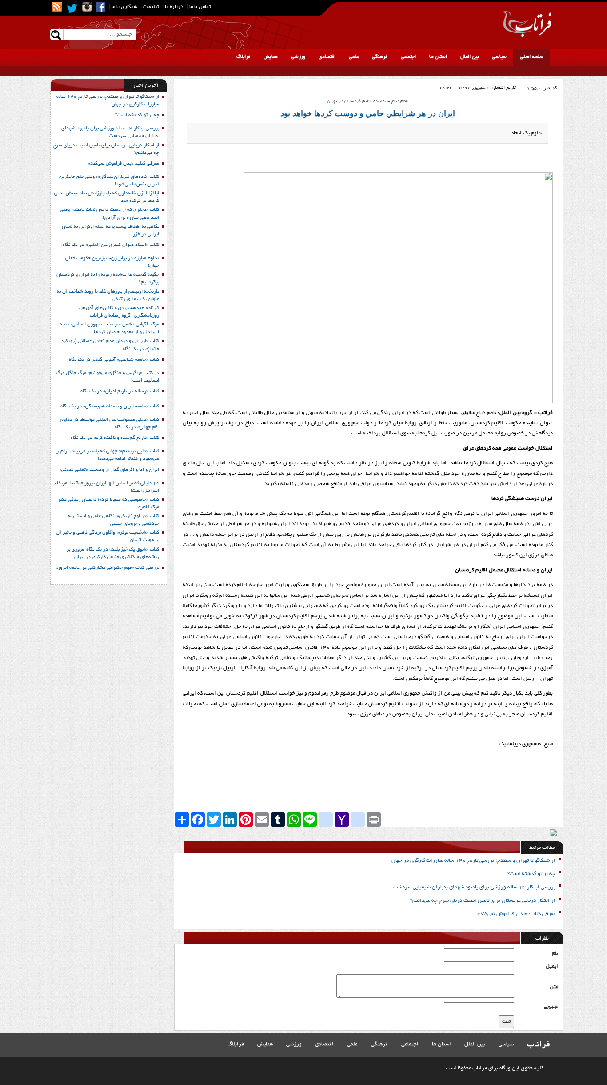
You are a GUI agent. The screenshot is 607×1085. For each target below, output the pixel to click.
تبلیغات (151, 7)
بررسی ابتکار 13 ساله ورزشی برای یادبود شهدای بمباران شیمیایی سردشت (474, 887)
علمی (354, 57)
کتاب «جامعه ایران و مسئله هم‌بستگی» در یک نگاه (109, 406)
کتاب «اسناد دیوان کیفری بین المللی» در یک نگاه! (110, 245)
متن (554, 987)
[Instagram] (87, 7)
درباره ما (174, 7)
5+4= (551, 1007)
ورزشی (298, 57)
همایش (271, 57)
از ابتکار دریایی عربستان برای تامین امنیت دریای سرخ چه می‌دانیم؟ (482, 901)
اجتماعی (408, 57)
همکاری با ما (124, 7)
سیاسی (499, 57)
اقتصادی (327, 57)
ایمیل (552, 966)
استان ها (438, 57)
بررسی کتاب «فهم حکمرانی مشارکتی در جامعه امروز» (107, 568)
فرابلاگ (243, 57)
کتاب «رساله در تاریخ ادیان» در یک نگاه (119, 391)
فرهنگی (379, 57)
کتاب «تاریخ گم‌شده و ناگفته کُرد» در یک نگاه (115, 438)
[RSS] (57, 7)
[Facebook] (100, 7)
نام (555, 953)
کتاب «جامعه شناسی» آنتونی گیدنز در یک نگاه (114, 359)
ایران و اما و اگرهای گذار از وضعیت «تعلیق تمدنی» (109, 470)
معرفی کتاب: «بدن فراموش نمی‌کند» (516, 914)
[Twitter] (72, 8)
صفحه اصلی (531, 57)
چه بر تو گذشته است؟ (531, 874)
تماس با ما (200, 7)
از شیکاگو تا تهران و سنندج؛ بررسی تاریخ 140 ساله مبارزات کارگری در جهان (473, 861)
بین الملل (469, 57)
